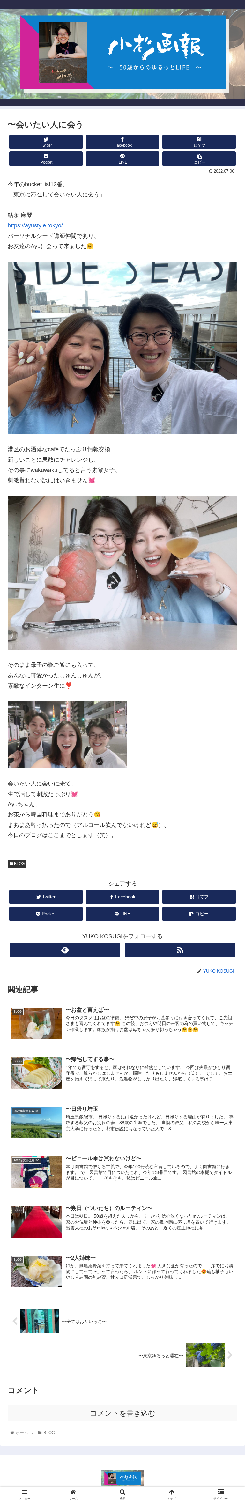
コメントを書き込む (122, 1413)
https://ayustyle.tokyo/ (35, 225)
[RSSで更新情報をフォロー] (180, 950)
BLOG (19, 863)
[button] (226, 898)
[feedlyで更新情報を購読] (65, 950)
